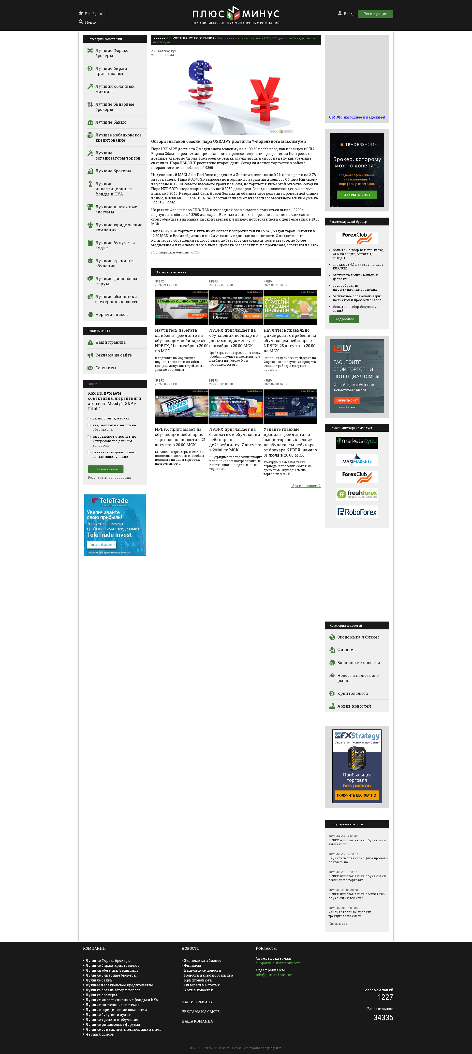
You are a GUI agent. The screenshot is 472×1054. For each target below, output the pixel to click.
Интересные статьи (202, 985)
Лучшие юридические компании (118, 227)
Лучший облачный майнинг (115, 89)
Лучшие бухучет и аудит (115, 245)
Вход (348, 13)
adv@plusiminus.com (275, 974)
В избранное (96, 13)
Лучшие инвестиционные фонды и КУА (113, 188)
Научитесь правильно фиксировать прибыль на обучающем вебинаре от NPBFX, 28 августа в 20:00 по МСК (290, 340)
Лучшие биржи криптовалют (111, 71)
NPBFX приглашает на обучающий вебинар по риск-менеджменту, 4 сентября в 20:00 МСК (233, 337)
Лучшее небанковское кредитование (118, 137)
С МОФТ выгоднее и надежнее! (357, 117)
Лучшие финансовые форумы (117, 281)
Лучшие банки (110, 122)
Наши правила (110, 342)
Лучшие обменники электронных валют (116, 299)
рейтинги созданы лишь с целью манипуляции (114, 454)
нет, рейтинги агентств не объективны (114, 427)
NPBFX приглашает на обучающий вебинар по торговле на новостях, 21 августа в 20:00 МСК (180, 437)
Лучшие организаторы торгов (117, 155)
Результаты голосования (109, 477)
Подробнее (344, 319)
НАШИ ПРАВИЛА (197, 1002)
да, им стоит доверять (110, 418)
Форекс (176, 210)
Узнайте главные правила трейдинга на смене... (349, 914)
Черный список (111, 314)
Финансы (347, 649)
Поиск (90, 22)
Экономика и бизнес (358, 636)
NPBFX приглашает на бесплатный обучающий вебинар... (357, 896)
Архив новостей (306, 485)
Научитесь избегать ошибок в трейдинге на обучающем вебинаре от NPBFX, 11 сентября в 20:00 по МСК (181, 340)
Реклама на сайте (113, 354)
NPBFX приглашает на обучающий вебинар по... (357, 842)
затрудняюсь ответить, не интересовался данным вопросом (114, 440)
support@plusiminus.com (278, 963)
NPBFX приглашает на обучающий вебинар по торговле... (357, 878)
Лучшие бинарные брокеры (114, 107)
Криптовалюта (352, 693)
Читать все (338, 923)
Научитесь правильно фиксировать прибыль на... (357, 860)
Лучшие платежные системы (116, 209)
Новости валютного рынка (358, 678)
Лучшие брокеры (113, 170)
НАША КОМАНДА (197, 1021)
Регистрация (375, 13)
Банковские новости (358, 662)
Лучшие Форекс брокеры (111, 53)
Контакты (105, 367)
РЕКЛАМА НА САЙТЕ (201, 1011)
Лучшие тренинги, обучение (115, 263)
